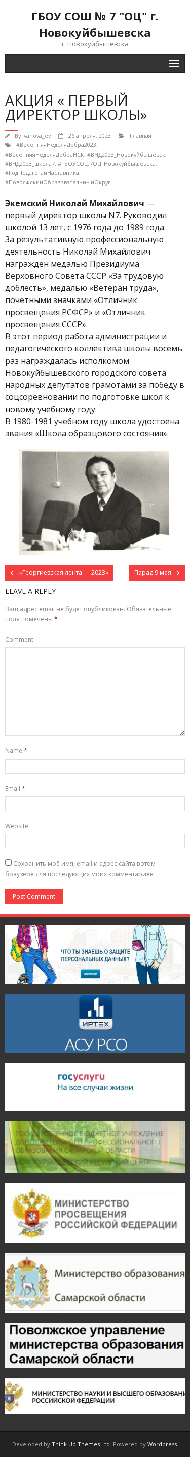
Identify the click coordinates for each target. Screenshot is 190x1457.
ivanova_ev (36, 135)
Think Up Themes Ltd (81, 1444)
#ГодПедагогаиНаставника (42, 172)
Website (16, 826)
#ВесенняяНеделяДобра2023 (56, 144)
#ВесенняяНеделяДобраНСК (44, 154)
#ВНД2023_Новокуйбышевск (126, 154)
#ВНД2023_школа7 (30, 163)
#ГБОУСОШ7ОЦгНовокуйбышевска (107, 163)
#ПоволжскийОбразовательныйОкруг (57, 182)
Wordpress (162, 1444)
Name (16, 750)
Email (15, 788)
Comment (19, 639)
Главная (140, 135)
